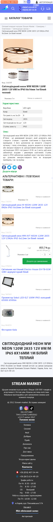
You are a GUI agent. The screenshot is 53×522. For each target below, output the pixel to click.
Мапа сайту (27, 463)
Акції (27, 432)
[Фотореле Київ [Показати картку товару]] (8, 314)
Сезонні (27, 428)
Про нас (27, 448)
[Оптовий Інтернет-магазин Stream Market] (4, 9)
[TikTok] (31, 408)
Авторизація (45, 2)
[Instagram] (26, 408)
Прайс (27, 440)
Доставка (27, 451)
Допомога (27, 444)
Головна (27, 425)
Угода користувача (27, 459)
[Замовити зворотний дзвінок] (43, 8)
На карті (27, 507)
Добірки (27, 436)
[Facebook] (21, 408)
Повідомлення (27, 455)
